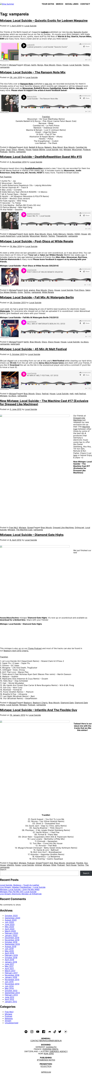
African (27, 65)
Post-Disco (79, 290)
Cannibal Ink (55, 88)
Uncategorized (11, 1023)
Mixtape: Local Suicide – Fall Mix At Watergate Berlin (37, 297)
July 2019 (9, 948)
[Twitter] (60, 1032)
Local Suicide (30, 26)
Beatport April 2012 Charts (16, 650)
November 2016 (12, 975)
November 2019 (12, 940)
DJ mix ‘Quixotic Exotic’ (77, 32)
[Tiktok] (55, 1032)
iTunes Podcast (35, 648)
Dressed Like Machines (79, 419)
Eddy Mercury (59, 234)
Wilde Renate (48, 292)
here (75, 455)
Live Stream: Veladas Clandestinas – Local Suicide (22, 887)
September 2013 (12, 993)
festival (45, 393)
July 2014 (9, 986)
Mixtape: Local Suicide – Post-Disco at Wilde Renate (36, 241)
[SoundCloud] (49, 1032)
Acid (26, 147)
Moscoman (28, 88)
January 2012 (11, 1001)
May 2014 (9, 988)
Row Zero (49, 1053)
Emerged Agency (59, 1051)
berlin (33, 65)
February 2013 (11, 995)
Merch (59, 4)
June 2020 (9, 924)
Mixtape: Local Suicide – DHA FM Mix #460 (19, 889)
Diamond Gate (67, 702)
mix (61, 149)
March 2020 (10, 931)
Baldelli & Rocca (36, 147)
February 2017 (11, 973)
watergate (15, 344)
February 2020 (11, 933)
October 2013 (11, 990)
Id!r (89, 234)
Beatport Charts (40, 702)
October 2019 (11, 942)
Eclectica (46, 1066)
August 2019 (10, 946)
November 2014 (12, 984)
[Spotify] (26, 1032)
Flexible (79, 863)
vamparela (4, 67)
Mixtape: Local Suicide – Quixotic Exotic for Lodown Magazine (44, 20)
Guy (86, 863)
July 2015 (9, 981)
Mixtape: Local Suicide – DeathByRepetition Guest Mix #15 (41, 156)
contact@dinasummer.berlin (46, 1040)
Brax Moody (49, 65)
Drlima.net (79, 527)
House (65, 65)
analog (32, 290)
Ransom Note (26, 84)
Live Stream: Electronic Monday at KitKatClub (21, 894)
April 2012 (9, 999)
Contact (85, 4)
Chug (8, 149)
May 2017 (9, 966)
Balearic (48, 147)
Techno (86, 65)
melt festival (80, 393)
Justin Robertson (7, 236)
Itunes (18, 865)
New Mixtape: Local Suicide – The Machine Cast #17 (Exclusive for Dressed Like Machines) (44, 402)
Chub (2, 149)
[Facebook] (44, 1032)
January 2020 (11, 935)
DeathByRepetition (34, 168)
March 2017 (10, 970)
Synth (20, 292)
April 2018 (9, 959)
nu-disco (85, 342)
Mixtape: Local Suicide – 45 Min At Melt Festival (33, 349)
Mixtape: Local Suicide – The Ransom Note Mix (33, 72)
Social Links (71, 4)
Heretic (79, 88)
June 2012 (9, 997)
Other (53, 865)
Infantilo (10, 865)
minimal (38, 865)
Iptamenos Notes (46, 1060)
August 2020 (11, 920)
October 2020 (11, 915)
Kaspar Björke (38, 149)
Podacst (86, 149)
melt (72, 393)
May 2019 (9, 951)
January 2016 (11, 977)
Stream (30, 527)
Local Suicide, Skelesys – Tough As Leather (19, 885)
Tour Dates (48, 4)
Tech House (71, 865)
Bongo (40, 65)
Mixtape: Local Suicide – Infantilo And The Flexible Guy (38, 710)
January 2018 (11, 962)
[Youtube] (38, 1032)
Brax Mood (58, 147)
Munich (44, 236)
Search (3, 869)
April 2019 (9, 953)
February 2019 (11, 955)
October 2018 (11, 957)
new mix (48, 84)
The (87, 865)
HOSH (77, 234)
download (70, 863)
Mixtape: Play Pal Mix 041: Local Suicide (18, 891)
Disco (58, 65)
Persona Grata (50, 1049)
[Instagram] (32, 1032)
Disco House (54, 342)
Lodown (45, 32)
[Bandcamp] (66, 1032)
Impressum (46, 1072)
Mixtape (12, 65)
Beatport (28, 702)
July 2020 (9, 922)
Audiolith (51, 1047)
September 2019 (12, 944)
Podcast (3, 151)
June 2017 (9, 964)
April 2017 (9, 968)
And (51, 863)
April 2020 (9, 929)
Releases (9, 1018)
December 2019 (12, 937)
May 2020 (9, 926)
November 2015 (12, 979)
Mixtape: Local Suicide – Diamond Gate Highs (31, 534)
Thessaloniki (61, 236)
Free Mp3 (13, 527)
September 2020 (12, 918)
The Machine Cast (24, 529)
